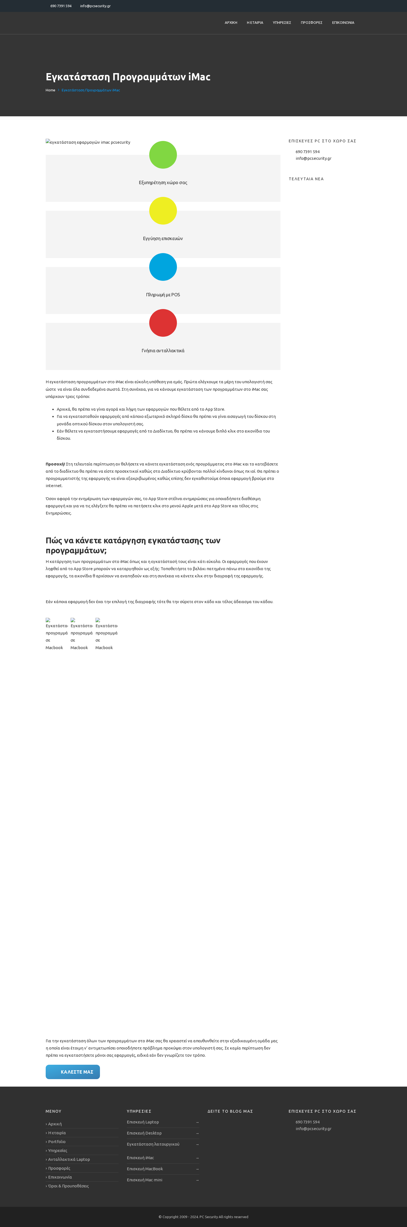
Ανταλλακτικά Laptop (69, 1159)
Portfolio (57, 1141)
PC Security (209, 1217)
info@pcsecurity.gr (313, 158)
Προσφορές (312, 22)
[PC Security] (80, 23)
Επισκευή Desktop (144, 1133)
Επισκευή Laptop (143, 1122)
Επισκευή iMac (140, 1157)
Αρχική (231, 22)
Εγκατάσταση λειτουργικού (153, 1144)
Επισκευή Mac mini (144, 1179)
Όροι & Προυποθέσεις (68, 1186)
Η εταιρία (255, 22)
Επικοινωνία (343, 22)
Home (50, 90)
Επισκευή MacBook (145, 1168)
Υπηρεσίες (282, 22)
